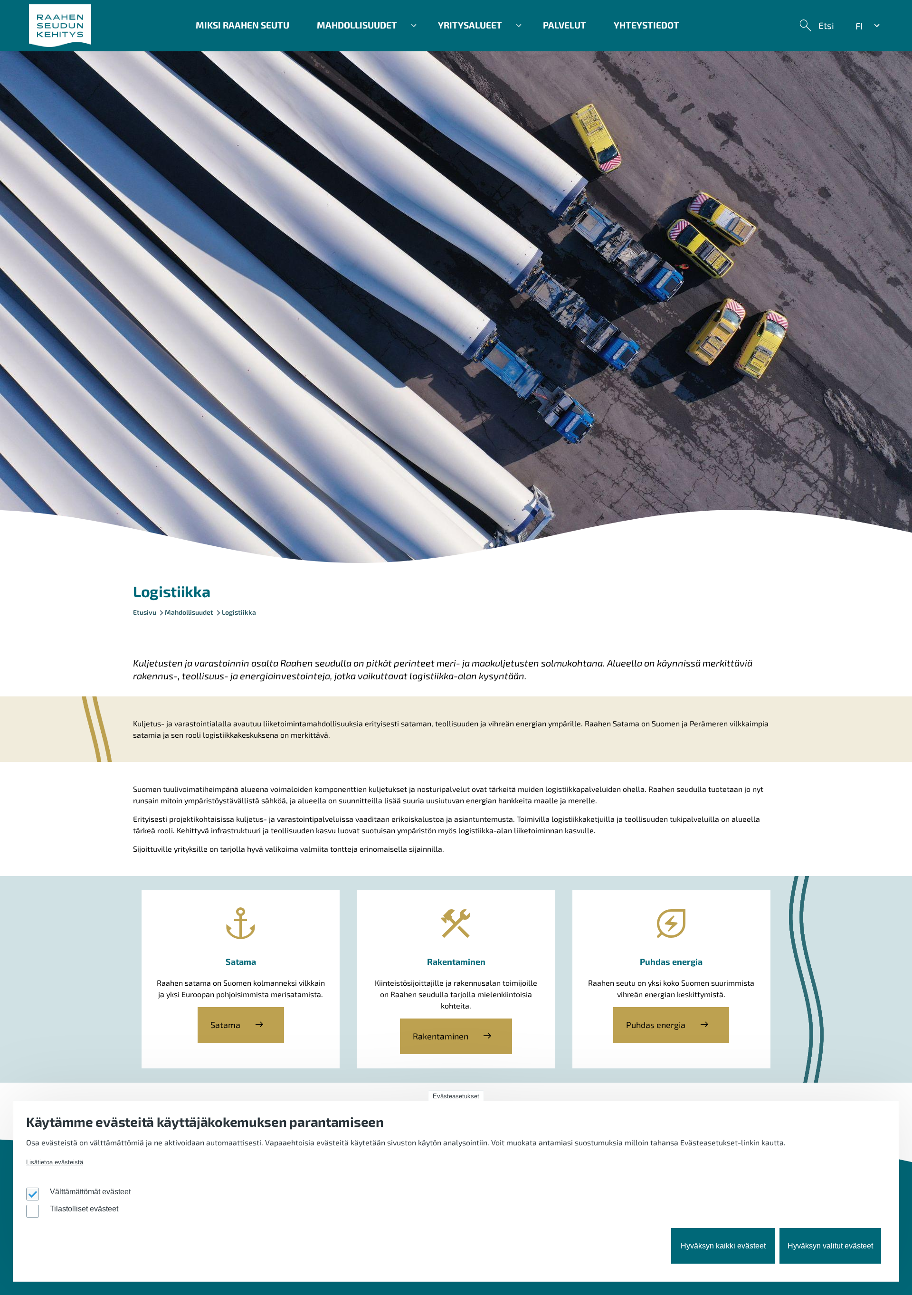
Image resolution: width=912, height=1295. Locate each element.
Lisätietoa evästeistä (54, 1162)
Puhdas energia (655, 1024)
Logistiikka (239, 612)
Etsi (826, 25)
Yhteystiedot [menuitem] (646, 24)
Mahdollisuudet (189, 612)
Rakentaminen (440, 1036)
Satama (225, 1024)
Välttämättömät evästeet (90, 1192)
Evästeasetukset (456, 1096)
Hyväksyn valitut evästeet (830, 1246)
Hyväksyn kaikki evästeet (723, 1246)
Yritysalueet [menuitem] (463, 28)
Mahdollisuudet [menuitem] (350, 28)
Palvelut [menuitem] (564, 24)
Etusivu (144, 612)
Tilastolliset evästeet (84, 1209)
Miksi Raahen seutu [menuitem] (242, 24)
